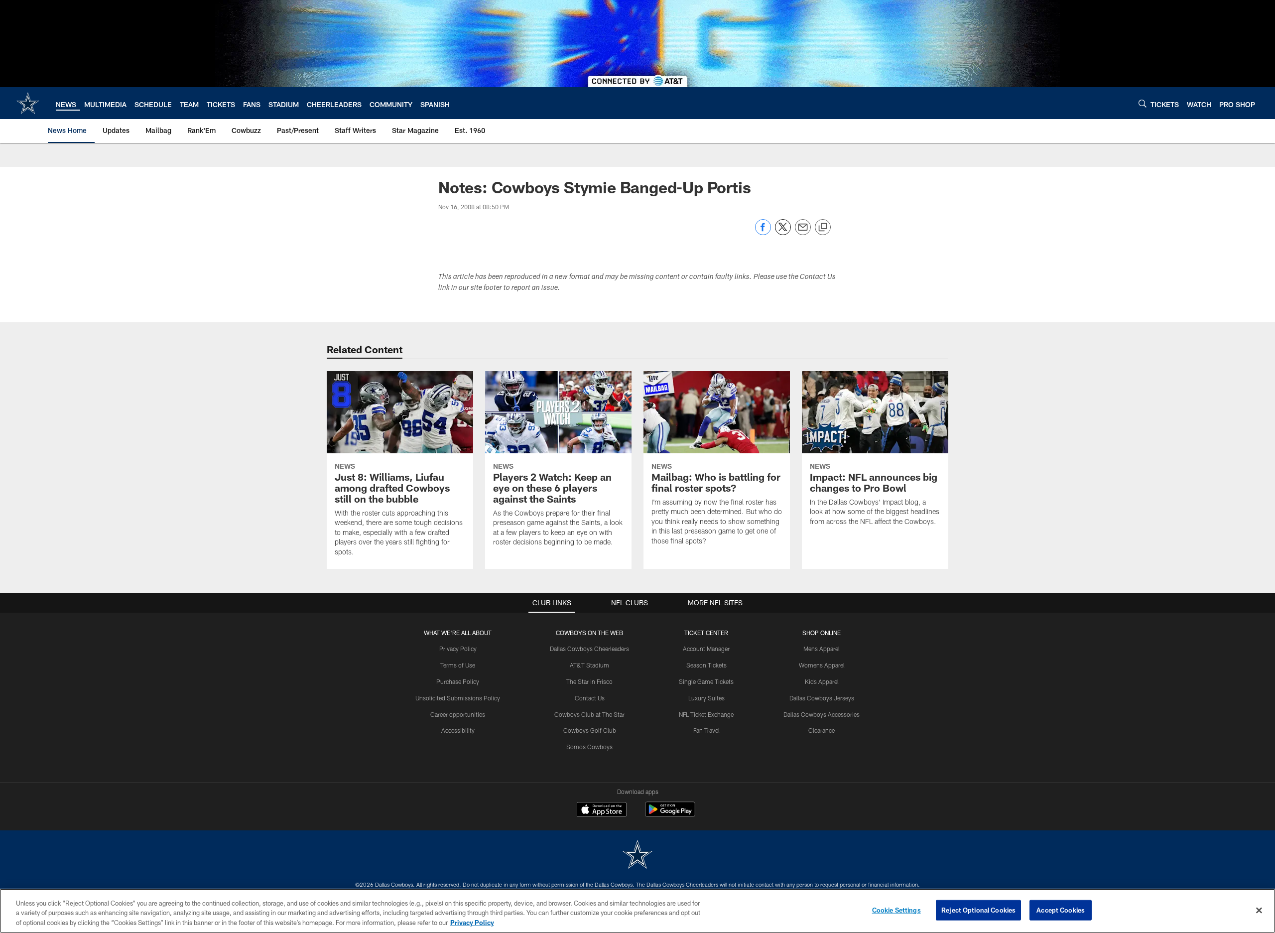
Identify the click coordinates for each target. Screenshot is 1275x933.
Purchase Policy (457, 681)
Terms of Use (457, 665)
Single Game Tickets (706, 681)
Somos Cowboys (589, 746)
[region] (637, 911)
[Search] (1143, 103)
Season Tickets (706, 665)
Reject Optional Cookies (978, 910)
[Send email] (803, 232)
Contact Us (590, 697)
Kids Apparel (822, 681)
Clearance (821, 730)
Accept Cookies (1060, 910)
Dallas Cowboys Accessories (821, 714)
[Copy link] (823, 227)
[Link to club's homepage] (28, 103)
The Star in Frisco (589, 681)
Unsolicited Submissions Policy (457, 697)
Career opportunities (457, 714)
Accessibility (458, 730)
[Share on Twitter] (783, 232)
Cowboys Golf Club (589, 730)
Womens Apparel (822, 665)
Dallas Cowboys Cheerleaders (589, 648)
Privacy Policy (458, 648)
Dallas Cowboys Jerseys (821, 697)
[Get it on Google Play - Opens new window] (670, 814)
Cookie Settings (896, 910)
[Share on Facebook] (763, 232)
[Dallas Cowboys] (637, 855)
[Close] (1259, 910)
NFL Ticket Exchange (706, 714)
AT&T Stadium (589, 665)
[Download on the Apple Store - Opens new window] (601, 810)
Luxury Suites (706, 697)
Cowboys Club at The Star (589, 714)
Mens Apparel (821, 648)
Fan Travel (706, 730)
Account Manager (706, 648)
